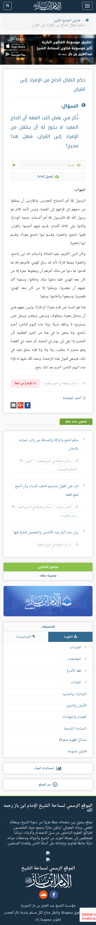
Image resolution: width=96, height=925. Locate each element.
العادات (76, 682)
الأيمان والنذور (76, 706)
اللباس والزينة (63, 507)
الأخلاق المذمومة (67, 469)
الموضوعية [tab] (24, 637)
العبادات (75, 647)
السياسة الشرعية (75, 728)
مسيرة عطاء (48, 575)
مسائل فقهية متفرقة (73, 740)
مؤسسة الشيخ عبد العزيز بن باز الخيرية (48, 905)
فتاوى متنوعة (77, 751)
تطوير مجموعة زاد (48, 919)
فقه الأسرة (74, 671)
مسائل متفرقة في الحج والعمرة (61, 383)
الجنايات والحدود (74, 694)
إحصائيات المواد (45, 768)
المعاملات (74, 659)
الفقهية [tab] (69, 637)
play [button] (15, 165)
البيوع (29, 461)
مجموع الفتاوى (48, 567)
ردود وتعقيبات (68, 515)
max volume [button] (79, 165)
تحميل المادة (45, 176)
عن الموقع (46, 784)
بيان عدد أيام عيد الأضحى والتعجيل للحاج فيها (46, 532)
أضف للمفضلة (72, 398)
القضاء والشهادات (74, 717)
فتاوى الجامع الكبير (67, 21)
